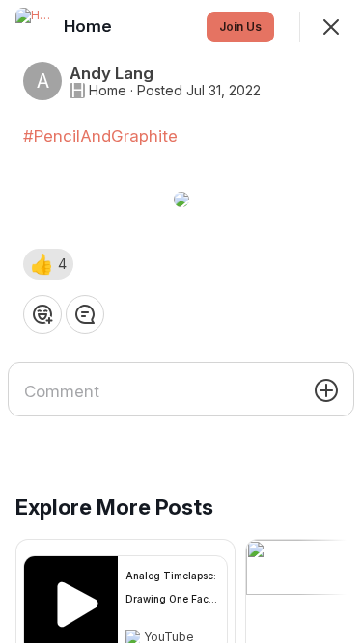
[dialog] (181, 321)
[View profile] (34, 27)
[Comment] (85, 314)
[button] (48, 264)
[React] (42, 314)
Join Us (240, 26)
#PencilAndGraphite (100, 136)
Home (107, 90)
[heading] (90, 26)
